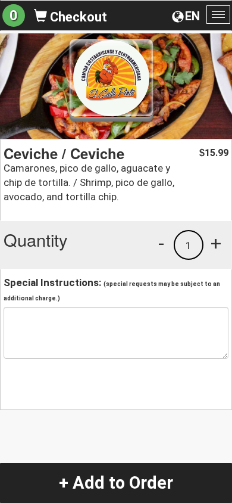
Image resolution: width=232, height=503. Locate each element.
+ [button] (216, 243)
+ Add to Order (116, 483)
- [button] (161, 243)
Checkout (77, 17)
